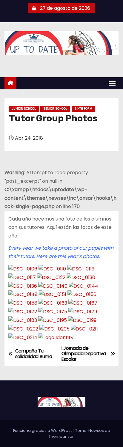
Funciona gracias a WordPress (43, 430)
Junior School (24, 108)
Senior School (55, 108)
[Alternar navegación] (112, 83)
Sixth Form (83, 108)
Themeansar (61, 436)
